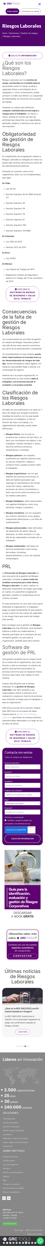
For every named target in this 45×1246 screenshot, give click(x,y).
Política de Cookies (34, 1234)
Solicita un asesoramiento (13, 1172)
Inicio (4, 33)
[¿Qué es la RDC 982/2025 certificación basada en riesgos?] (22, 996)
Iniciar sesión (12, 11)
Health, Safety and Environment (15, 1142)
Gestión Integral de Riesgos (13, 1130)
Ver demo (6, 1168)
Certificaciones (9, 1161)
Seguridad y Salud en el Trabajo (15, 1138)
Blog (4, 1180)
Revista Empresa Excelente (13, 1188)
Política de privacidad (33, 1230)
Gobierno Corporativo (11, 1127)
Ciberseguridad (9, 1119)
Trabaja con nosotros (11, 1184)
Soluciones (14, 33)
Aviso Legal (18, 1230)
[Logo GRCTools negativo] (16, 1239)
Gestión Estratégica (10, 1123)
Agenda (6, 1176)
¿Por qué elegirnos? (10, 1164)
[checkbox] (22, 822)
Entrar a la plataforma (11, 1192)
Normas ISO (7, 1146)
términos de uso (24, 824)
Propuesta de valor (10, 1157)
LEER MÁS (22, 1032)
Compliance (7, 1134)
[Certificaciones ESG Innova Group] (22, 1243)
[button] (16, 1046)
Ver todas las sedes (10, 1223)
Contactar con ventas (30, 11)
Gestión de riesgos (29, 33)
